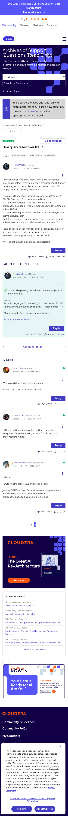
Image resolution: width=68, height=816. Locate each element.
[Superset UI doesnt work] (3, 346)
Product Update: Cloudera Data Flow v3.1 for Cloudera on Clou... (33, 643)
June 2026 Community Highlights (20, 614)
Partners (38, 25)
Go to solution (53, 140)
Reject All (21, 809)
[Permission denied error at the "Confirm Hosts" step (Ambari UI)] (64, 346)
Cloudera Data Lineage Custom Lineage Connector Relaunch (32, 622)
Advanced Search (12, 91)
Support (52, 25)
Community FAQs (14, 728)
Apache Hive (36, 155)
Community (9, 25)
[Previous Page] (27, 524)
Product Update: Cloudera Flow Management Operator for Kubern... (31, 632)
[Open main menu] (64, 39)
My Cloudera (11, 735)
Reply (58, 250)
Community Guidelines (18, 722)
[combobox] (34, 83)
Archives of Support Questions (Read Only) (24, 125)
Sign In (9, 39)
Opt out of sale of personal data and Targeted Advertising (32, 799)
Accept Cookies (45, 809)
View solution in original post (17, 319)
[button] (62, 174)
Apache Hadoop (19, 155)
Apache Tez (49, 155)
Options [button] (10, 131)
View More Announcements (34, 649)
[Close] (60, 746)
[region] (33, 778)
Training (24, 25)
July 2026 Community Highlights (19, 605)
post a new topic (32, 111)
